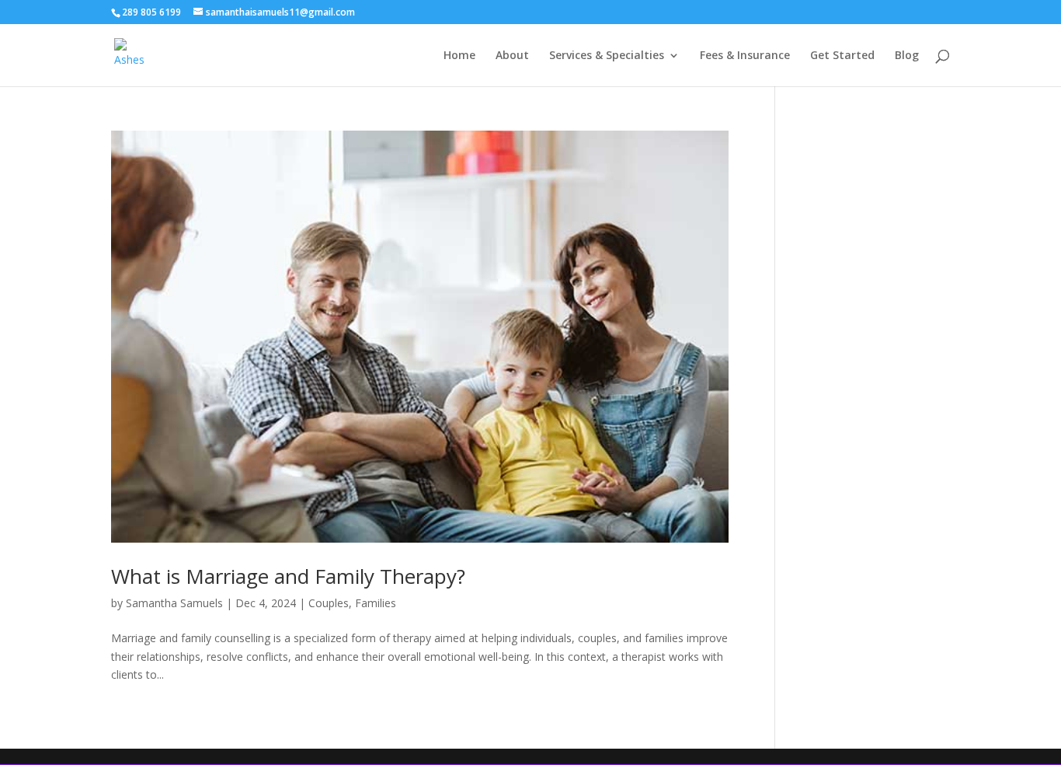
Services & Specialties (606, 56)
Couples (328, 603)
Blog (907, 56)
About (512, 56)
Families (375, 603)
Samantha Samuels (174, 603)
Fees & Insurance (745, 56)
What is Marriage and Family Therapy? (288, 576)
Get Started (842, 56)
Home (459, 56)
